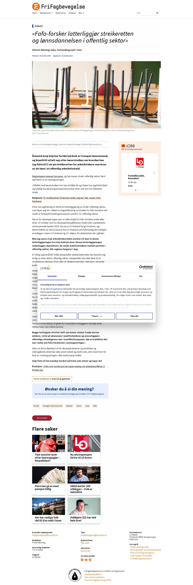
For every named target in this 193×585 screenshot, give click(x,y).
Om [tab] (140, 276)
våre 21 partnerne (54, 289)
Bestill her (85, 550)
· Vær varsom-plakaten (94, 577)
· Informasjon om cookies (140, 555)
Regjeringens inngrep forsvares (47, 176)
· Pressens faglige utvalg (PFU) (97, 580)
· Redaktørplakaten (92, 574)
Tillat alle (134, 316)
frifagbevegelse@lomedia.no (45, 535)
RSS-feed (85, 543)
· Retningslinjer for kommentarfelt (145, 550)
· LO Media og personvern (140, 558)
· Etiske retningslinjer (139, 547)
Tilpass (95, 316)
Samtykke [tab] (52, 276)
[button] (154, 173)
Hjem (34, 13)
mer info (51, 305)
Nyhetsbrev (61, 13)
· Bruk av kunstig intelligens (141, 552)
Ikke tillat (59, 316)
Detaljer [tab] (81, 276)
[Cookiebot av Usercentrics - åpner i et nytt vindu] (141, 268)
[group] (139, 173)
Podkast (72, 13)
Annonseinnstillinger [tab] (111, 276)
